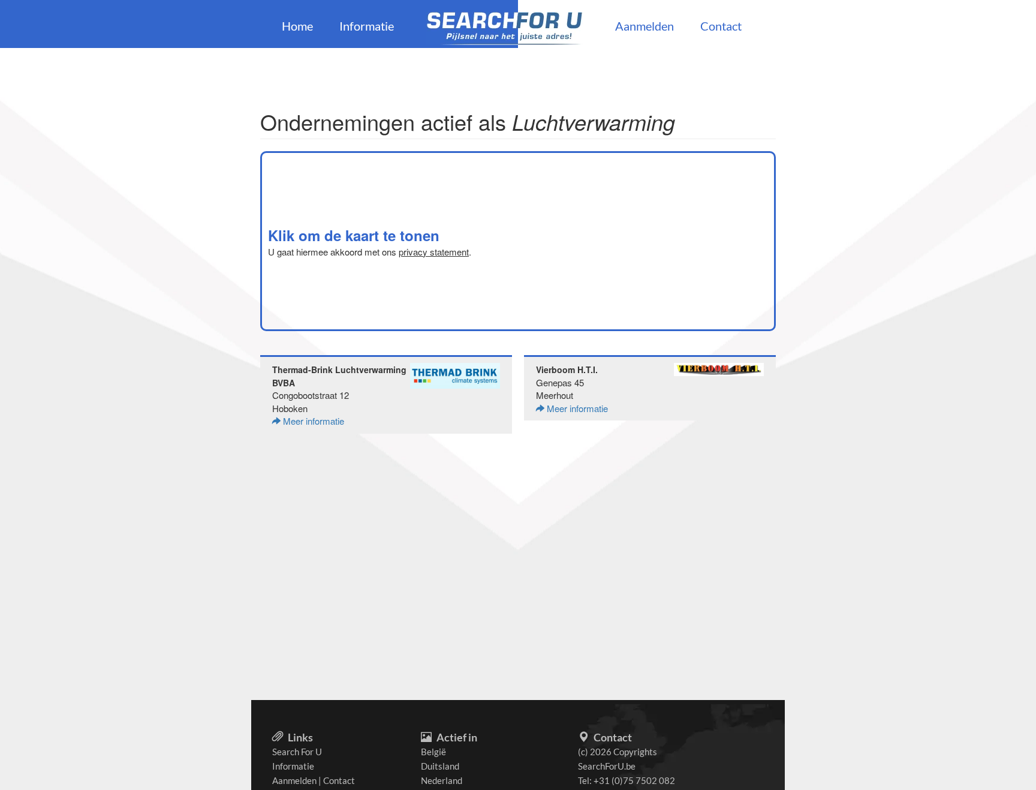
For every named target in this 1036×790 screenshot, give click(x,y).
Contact (721, 26)
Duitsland (440, 766)
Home (297, 26)
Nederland (441, 780)
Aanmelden (644, 26)
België (433, 751)
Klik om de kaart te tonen (353, 235)
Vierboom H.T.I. (567, 370)
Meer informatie (312, 420)
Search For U (297, 751)
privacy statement (434, 251)
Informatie (366, 26)
